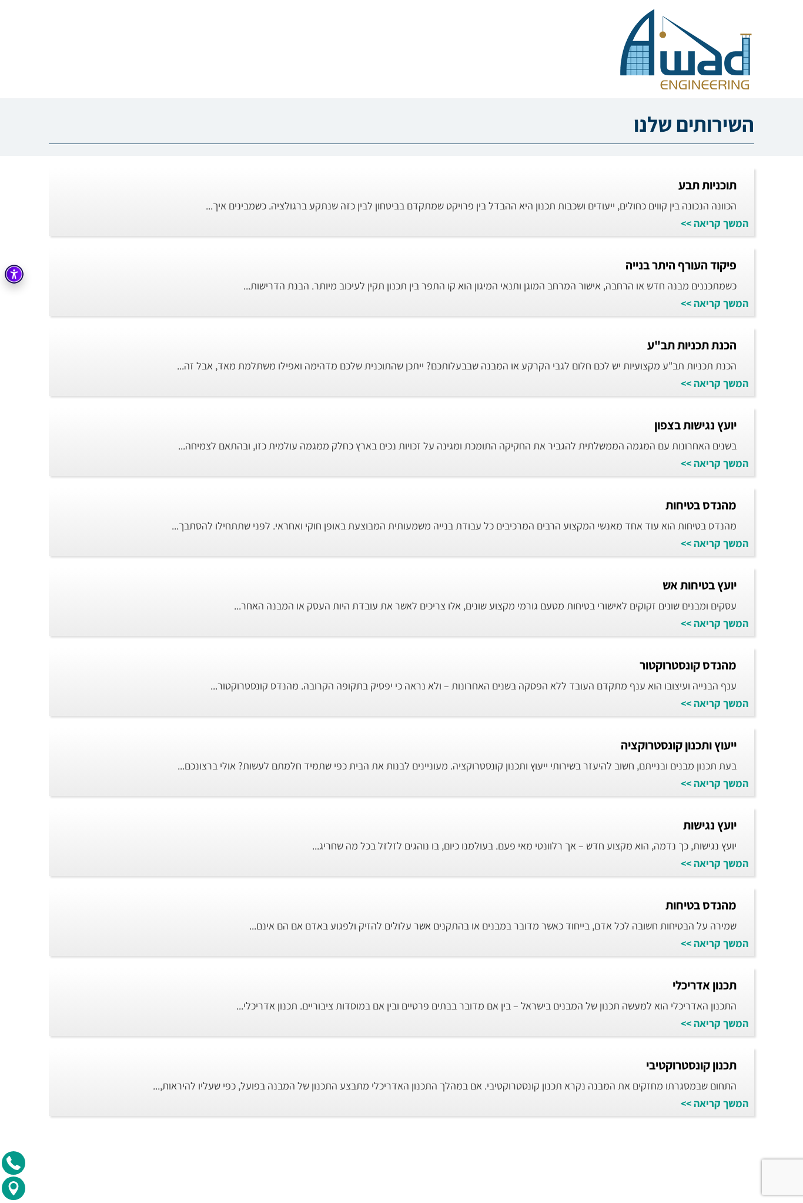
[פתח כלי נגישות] (14, 274)
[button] (790, 19)
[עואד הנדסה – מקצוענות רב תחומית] (684, 49)
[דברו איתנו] (13, 1163)
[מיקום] (13, 1188)
